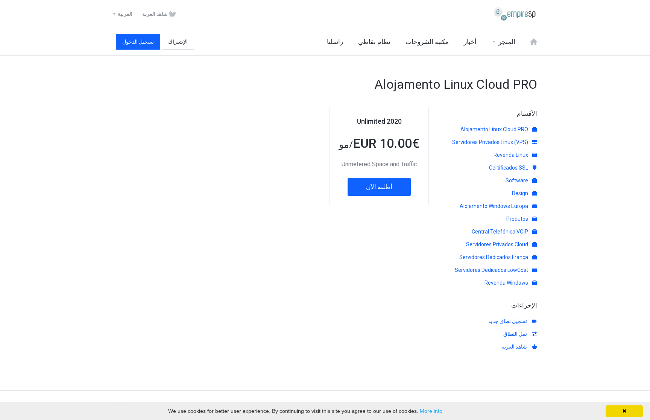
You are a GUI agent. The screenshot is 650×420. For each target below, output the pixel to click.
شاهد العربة (515, 347)
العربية (124, 14)
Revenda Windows (506, 283)
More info (431, 411)
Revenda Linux (511, 155)
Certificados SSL (509, 168)
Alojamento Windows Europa (494, 206)
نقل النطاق (516, 334)
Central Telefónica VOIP (500, 232)
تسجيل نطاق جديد (508, 321)
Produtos (517, 219)
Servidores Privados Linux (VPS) (490, 142)
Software (517, 180)
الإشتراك (178, 42)
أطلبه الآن (379, 187)
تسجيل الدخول (138, 42)
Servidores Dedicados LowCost (492, 270)
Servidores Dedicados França (494, 257)
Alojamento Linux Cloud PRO (494, 129)
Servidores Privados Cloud (497, 244)
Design (520, 193)
